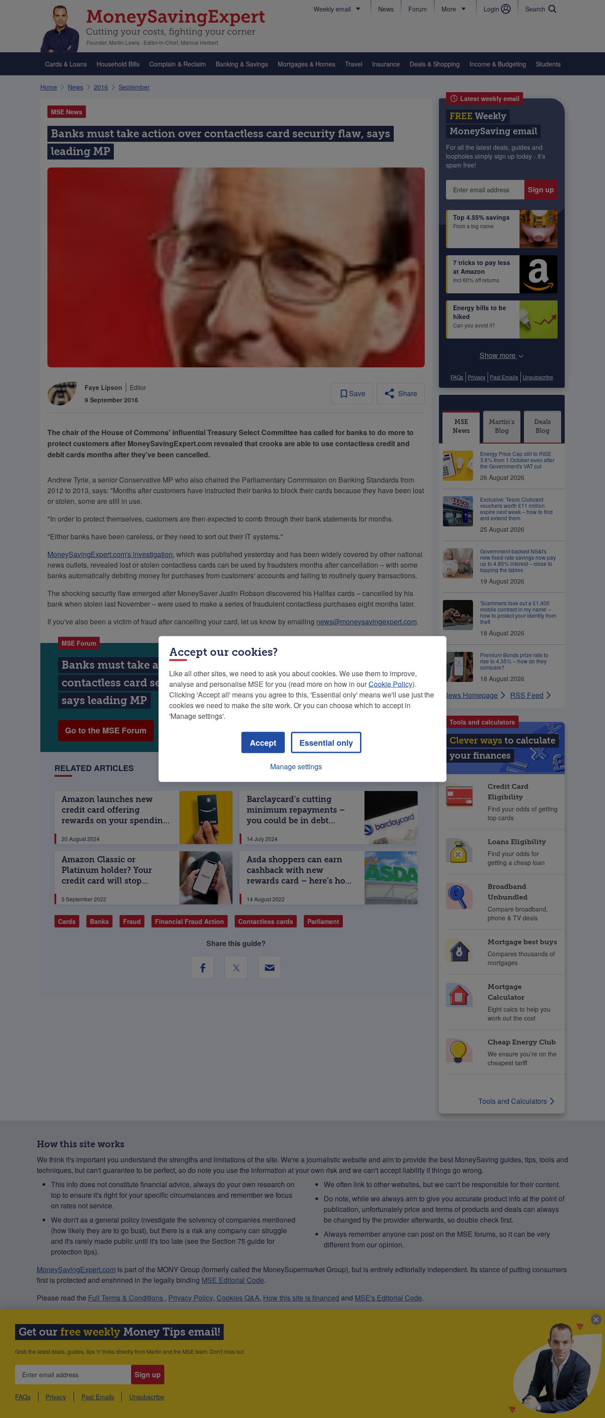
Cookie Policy (390, 684)
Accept (263, 742)
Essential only (326, 742)
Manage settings (296, 766)
